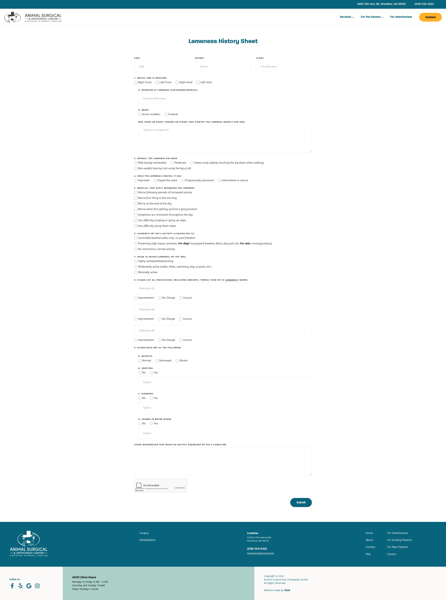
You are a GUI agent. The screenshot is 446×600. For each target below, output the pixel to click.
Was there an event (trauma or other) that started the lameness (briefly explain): (192, 122)
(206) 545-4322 (424, 4)
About (369, 540)
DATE (137, 58)
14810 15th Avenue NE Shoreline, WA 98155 (259, 539)
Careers (391, 554)
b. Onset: (143, 110)
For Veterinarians (401, 17)
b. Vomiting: (145, 368)
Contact (430, 17)
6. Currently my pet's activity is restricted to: (164, 233)
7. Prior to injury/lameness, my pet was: (160, 257)
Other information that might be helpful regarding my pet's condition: (180, 445)
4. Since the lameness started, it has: (158, 176)
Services (345, 17)
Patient (199, 58)
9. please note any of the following (157, 348)
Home (369, 533)
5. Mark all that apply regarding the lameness (164, 188)
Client (260, 58)
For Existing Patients (399, 540)
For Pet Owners (371, 17)
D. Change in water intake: (155, 419)
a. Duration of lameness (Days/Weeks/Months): (168, 90)
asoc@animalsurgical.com (260, 553)
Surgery (144, 533)
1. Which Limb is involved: (150, 78)
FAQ (368, 554)
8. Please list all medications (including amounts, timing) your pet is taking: (191, 280)
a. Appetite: (145, 356)
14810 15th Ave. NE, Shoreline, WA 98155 (381, 4)
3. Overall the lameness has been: (156, 158)
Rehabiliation (147, 540)
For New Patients (397, 547)
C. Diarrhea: (146, 394)
